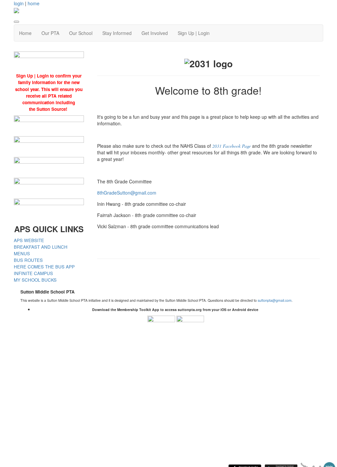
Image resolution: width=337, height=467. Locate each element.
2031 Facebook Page (231, 146)
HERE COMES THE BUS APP (44, 267)
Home (25, 33)
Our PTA (50, 33)
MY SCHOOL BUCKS (35, 280)
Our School (80, 33)
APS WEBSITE (29, 240)
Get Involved (155, 33)
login (19, 3)
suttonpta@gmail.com (275, 300)
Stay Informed (117, 33)
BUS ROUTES (28, 260)
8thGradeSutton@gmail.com (126, 192)
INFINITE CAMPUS (33, 273)
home (33, 3)
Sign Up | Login (194, 33)
